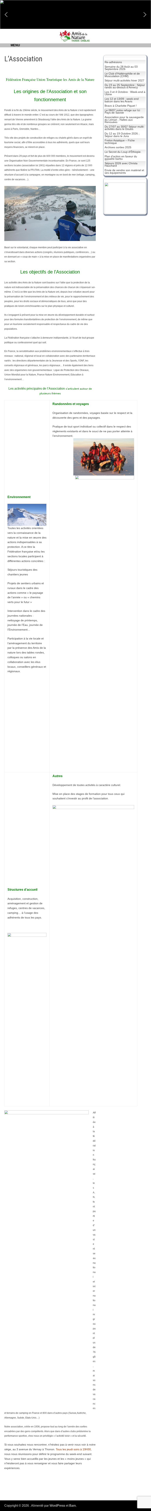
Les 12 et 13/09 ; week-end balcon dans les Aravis (122, 100)
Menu (15, 45)
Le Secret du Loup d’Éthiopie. (123, 151)
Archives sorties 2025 (118, 147)
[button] (6, 14)
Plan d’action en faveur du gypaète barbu (121, 158)
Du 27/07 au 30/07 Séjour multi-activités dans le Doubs (124, 128)
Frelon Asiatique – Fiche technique (120, 142)
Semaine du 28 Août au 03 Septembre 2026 (121, 68)
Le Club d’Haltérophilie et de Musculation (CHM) (122, 75)
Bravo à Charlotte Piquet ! (121, 105)
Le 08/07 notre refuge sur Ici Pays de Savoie (122, 111)
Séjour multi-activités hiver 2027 (124, 80)
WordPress (57, 1505)
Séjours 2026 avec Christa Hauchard (121, 164)
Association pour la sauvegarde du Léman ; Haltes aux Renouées (124, 120)
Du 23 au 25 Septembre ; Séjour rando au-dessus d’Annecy (125, 86)
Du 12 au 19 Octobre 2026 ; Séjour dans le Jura (122, 135)
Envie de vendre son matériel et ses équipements (124, 171)
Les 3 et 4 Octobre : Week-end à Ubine (125, 93)
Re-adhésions (113, 62)
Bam (72, 1505)
